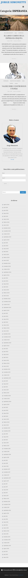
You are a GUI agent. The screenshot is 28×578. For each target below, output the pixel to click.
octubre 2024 (7, 269)
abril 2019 (6, 439)
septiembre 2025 (7, 237)
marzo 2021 (6, 389)
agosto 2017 (6, 481)
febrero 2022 (6, 363)
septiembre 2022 (7, 342)
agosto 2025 (6, 239)
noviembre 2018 (7, 448)
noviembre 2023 (7, 301)
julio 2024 (6, 278)
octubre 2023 (7, 304)
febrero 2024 (6, 292)
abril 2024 (6, 287)
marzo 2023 (6, 325)
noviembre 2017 (7, 472)
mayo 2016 (6, 522)
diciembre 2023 (7, 298)
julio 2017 (5, 484)
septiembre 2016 (7, 510)
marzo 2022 (6, 360)
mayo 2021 (6, 384)
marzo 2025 (6, 254)
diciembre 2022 (7, 334)
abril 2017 (6, 492)
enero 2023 (6, 331)
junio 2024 (6, 281)
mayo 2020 (6, 413)
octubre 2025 (7, 234)
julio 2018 (6, 460)
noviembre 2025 (7, 231)
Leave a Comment (17, 41)
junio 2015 (6, 554)
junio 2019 (6, 434)
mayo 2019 (6, 436)
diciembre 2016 (7, 501)
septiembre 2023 (7, 307)
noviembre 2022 (7, 337)
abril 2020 (6, 416)
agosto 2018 (6, 457)
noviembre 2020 (7, 395)
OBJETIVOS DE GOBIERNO (15, 81)
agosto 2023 (6, 310)
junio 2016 (6, 519)
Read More (14, 58)
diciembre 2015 (7, 536)
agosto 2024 (6, 275)
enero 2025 (6, 260)
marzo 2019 (6, 442)
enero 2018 (6, 466)
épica (16, 33)
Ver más (12, 159)
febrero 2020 (6, 422)
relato (23, 81)
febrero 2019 (6, 445)
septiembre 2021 (7, 378)
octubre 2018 (6, 451)
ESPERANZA (20, 33)
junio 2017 (6, 486)
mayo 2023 (6, 319)
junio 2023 (6, 316)
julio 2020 (6, 407)
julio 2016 (6, 516)
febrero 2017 (6, 498)
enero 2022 (6, 366)
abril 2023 (6, 322)
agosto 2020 (6, 404)
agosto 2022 (6, 345)
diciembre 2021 (7, 369)
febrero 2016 (6, 531)
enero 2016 (6, 534)
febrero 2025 (6, 257)
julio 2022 (6, 348)
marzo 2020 (6, 419)
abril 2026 (6, 216)
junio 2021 (6, 381)
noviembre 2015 (7, 539)
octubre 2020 (7, 398)
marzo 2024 (6, 289)
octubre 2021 (6, 375)
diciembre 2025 (7, 228)
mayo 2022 (6, 354)
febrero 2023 (6, 328)
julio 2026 (6, 207)
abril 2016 (6, 525)
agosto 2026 (6, 204)
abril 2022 (6, 357)
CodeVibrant (20, 575)
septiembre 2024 (7, 272)
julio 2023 (6, 313)
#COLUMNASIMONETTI (8, 33)
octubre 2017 (6, 475)
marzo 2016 (6, 528)
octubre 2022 (7, 339)
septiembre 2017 (7, 478)
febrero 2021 (6, 392)
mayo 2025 (6, 248)
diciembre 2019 (7, 428)
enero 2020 (6, 425)
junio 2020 (6, 410)
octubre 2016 (6, 507)
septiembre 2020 (7, 401)
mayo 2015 (6, 557)
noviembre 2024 (7, 266)
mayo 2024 (6, 284)
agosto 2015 (6, 548)
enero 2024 (6, 295)
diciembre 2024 (7, 263)
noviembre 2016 (7, 504)
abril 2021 (6, 386)
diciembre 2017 (7, 469)
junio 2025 (6, 245)
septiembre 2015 (7, 545)
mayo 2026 (6, 213)
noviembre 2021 (7, 372)
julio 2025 (6, 242)
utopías (16, 83)
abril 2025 (6, 251)
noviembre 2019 (7, 431)
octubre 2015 (6, 542)
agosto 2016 (6, 513)
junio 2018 (6, 463)
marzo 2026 (6, 219)
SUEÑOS (11, 83)
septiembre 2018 (7, 454)
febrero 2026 (6, 222)
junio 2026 (6, 210)
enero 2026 (6, 225)
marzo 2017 (6, 495)
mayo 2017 (6, 489)
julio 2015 (6, 551)
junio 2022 (6, 351)
